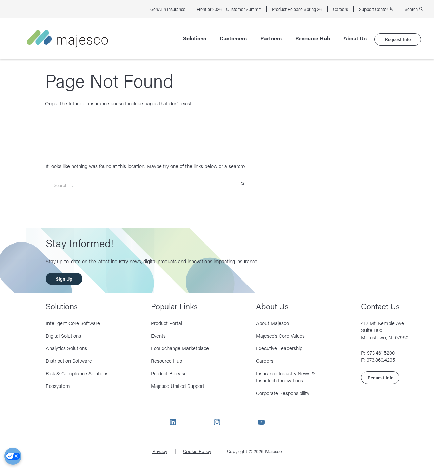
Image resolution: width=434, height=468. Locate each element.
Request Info (398, 39)
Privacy (159, 451)
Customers (233, 38)
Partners (271, 38)
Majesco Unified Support (177, 385)
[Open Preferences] (12, 456)
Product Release (169, 373)
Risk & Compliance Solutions (77, 373)
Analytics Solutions (66, 348)
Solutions (194, 38)
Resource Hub (312, 38)
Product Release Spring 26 (297, 9)
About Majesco (272, 322)
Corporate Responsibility (282, 392)
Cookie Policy (197, 451)
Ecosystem (58, 385)
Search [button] (412, 9)
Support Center (374, 9)
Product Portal (166, 322)
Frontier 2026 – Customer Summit (229, 9)
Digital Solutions (63, 335)
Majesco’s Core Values (280, 335)
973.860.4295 (381, 359)
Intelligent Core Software (73, 322)
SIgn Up (64, 278)
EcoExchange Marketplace (180, 348)
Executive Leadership (279, 348)
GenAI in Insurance (167, 9)
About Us (355, 38)
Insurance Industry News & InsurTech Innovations (285, 377)
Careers (340, 9)
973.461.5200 (381, 352)
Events (158, 335)
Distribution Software (69, 360)
